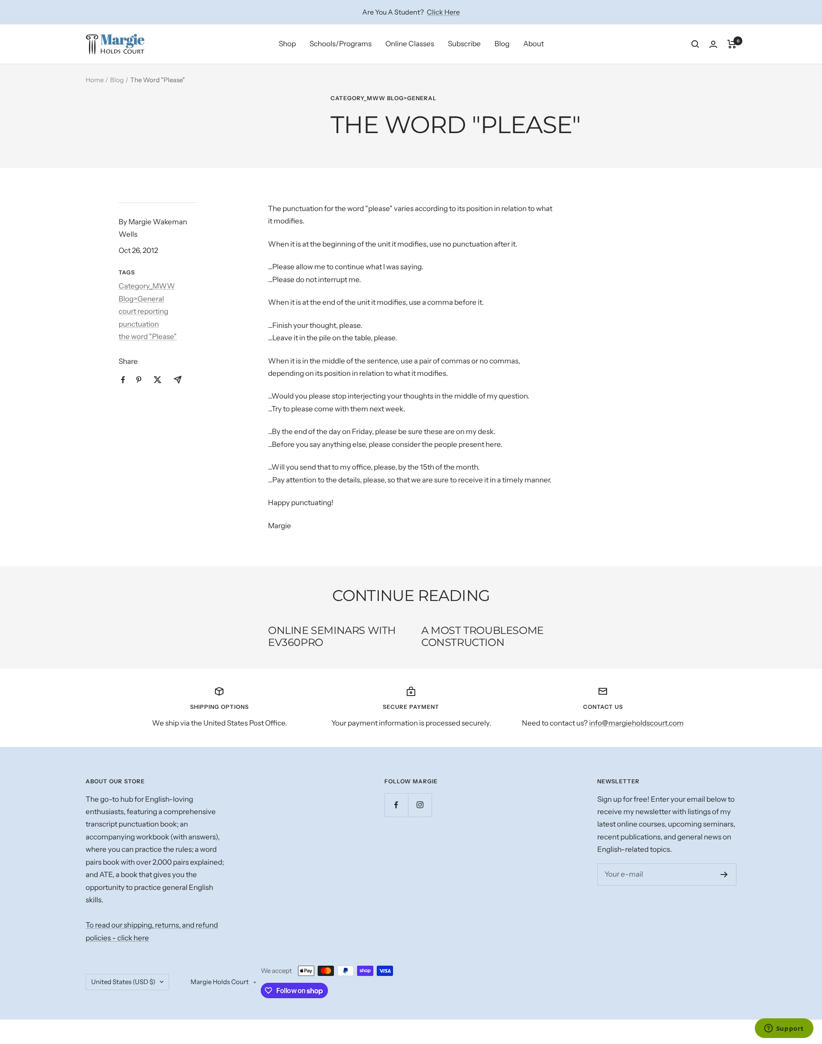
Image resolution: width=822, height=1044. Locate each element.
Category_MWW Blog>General (384, 98)
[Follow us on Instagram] (420, 805)
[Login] (713, 44)
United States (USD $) (123, 982)
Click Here (443, 12)
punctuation (139, 324)
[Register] (724, 874)
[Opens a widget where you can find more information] (783, 1029)
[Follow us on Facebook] (396, 805)
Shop (287, 43)
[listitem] (123, 380)
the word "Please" (148, 336)
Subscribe (464, 43)
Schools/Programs (341, 43)
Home (95, 80)
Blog (501, 43)
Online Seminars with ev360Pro (332, 636)
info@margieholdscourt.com (636, 723)
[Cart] (731, 44)
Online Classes (409, 43)
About (533, 43)
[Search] (695, 44)
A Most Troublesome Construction (482, 636)
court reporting (143, 311)
